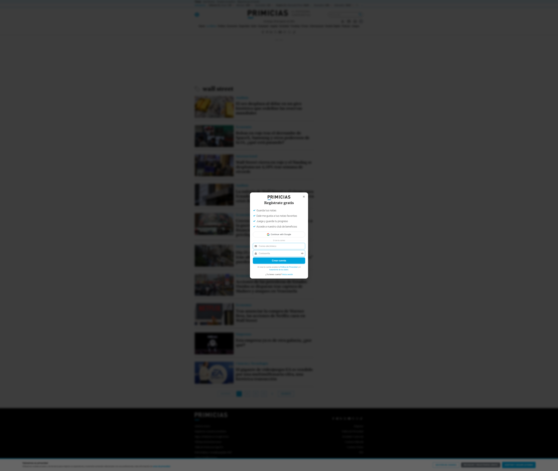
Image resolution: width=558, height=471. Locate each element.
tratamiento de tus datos (278, 270)
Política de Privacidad (288, 267)
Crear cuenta (279, 260)
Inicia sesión (287, 274)
